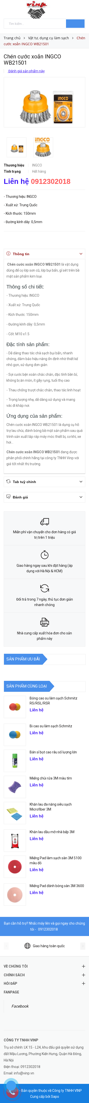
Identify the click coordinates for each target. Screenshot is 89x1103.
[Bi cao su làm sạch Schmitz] (15, 735)
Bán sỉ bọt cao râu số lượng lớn (53, 752)
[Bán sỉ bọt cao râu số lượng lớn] (15, 761)
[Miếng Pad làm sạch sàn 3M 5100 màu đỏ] (15, 867)
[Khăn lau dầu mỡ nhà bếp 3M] (15, 840)
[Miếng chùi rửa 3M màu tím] (15, 787)
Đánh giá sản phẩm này (26, 71)
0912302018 (50, 181)
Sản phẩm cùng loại (26, 686)
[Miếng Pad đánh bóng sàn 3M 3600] (15, 894)
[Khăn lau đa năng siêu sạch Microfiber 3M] (15, 813)
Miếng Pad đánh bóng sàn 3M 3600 (57, 886)
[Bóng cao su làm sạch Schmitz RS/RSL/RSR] (15, 707)
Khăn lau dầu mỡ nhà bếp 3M (52, 832)
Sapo (55, 1097)
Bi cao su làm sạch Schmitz (51, 726)
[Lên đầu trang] (79, 1088)
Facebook (19, 1006)
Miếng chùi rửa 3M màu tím (51, 778)
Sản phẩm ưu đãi (23, 659)
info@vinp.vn (24, 1073)
